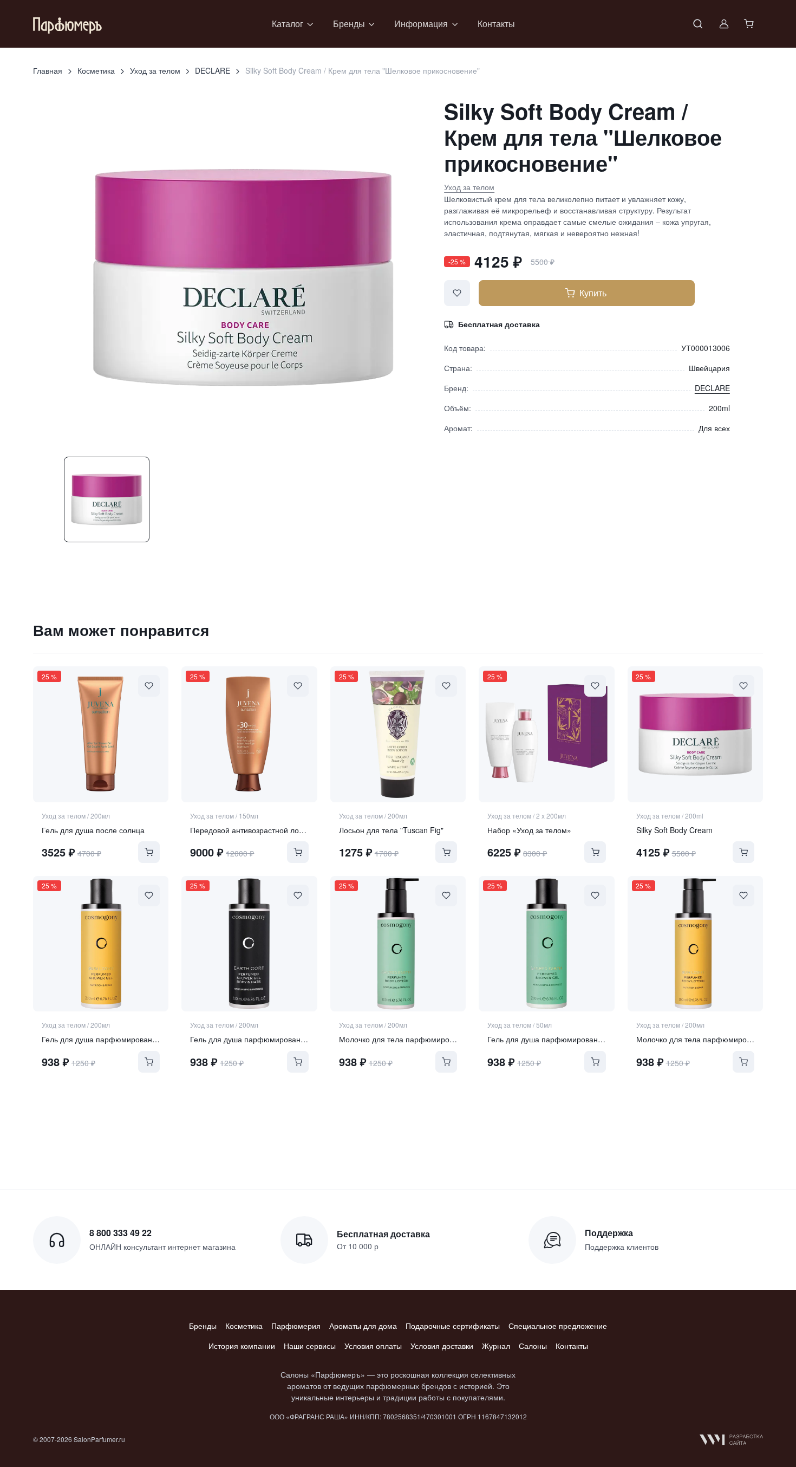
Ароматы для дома (363, 1325)
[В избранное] (457, 293)
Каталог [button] (287, 23)
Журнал (496, 1345)
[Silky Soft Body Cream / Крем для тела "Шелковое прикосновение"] (695, 734)
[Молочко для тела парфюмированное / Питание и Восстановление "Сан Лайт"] (695, 943)
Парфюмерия (296, 1325)
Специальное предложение (557, 1325)
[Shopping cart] (750, 24)
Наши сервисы (310, 1345)
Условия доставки (441, 1345)
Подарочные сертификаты (453, 1325)
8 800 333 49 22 (120, 1232)
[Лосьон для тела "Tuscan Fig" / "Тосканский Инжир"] (398, 734)
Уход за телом (155, 70)
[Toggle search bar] (698, 24)
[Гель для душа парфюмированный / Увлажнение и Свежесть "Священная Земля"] (546, 943)
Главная (47, 70)
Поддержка (609, 1232)
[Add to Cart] (149, 852)
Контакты (496, 23)
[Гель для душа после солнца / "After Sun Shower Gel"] (100, 734)
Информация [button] (421, 23)
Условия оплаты (373, 1345)
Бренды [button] (349, 23)
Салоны (533, 1345)
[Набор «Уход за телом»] (546, 734)
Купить (592, 293)
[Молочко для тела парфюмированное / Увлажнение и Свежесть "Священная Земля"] (398, 943)
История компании (241, 1345)
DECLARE (212, 70)
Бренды (203, 1325)
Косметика (96, 70)
